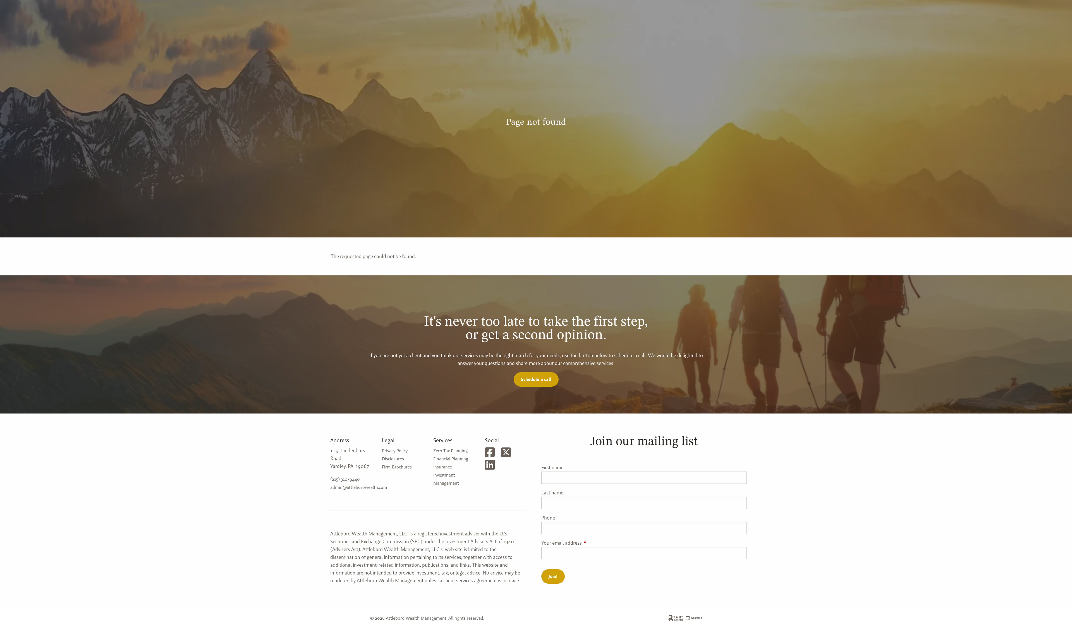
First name (552, 467)
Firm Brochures (397, 467)
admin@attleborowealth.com (358, 487)
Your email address (584, 543)
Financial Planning (450, 459)
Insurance (442, 467)
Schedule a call (536, 379)
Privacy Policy (395, 451)
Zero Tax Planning (450, 451)
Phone (548, 518)
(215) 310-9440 (345, 479)
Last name (552, 492)
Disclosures (393, 459)
